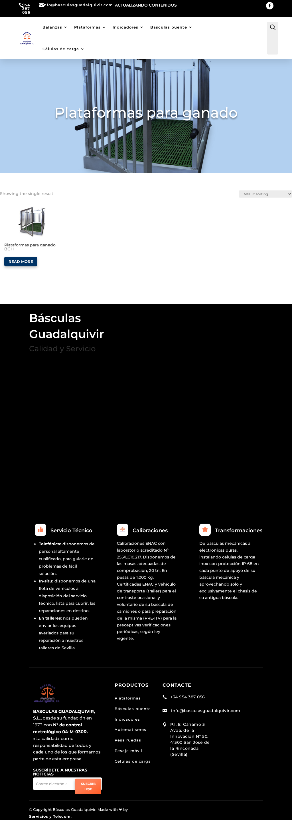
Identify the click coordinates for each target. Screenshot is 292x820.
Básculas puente (168, 27)
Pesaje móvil (128, 750)
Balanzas (52, 27)
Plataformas (87, 27)
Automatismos (130, 729)
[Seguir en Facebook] (269, 5)
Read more (21, 261)
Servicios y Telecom (50, 816)
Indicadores (125, 27)
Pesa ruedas (128, 740)
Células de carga (60, 49)
